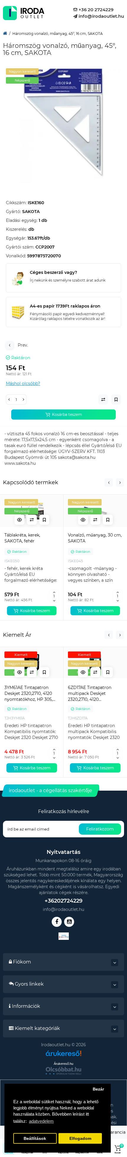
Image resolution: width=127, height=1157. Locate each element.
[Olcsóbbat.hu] (63, 1070)
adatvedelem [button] (41, 1121)
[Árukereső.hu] (63, 1055)
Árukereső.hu (63, 1063)
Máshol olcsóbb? (23, 383)
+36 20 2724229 (95, 9)
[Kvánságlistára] (44, 520)
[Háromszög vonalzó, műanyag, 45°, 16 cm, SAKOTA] (63, 125)
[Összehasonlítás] (32, 520)
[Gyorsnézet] (19, 520)
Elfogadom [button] (80, 1138)
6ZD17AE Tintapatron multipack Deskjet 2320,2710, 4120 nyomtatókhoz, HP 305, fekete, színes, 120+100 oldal (92, 693)
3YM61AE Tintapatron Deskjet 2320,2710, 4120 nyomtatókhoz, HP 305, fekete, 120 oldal (28, 693)
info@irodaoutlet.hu (100, 16)
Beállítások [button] (35, 1138)
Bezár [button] (98, 1089)
